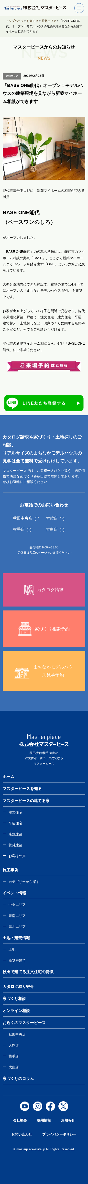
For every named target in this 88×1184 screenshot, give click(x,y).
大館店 (14, 1045)
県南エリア (17, 916)
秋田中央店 (17, 1034)
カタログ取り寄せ (18, 986)
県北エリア (17, 926)
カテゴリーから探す (24, 882)
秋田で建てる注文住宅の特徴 (28, 972)
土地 (12, 949)
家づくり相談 (14, 998)
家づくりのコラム (18, 1078)
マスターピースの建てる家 (26, 801)
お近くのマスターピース (24, 1023)
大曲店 (14, 1067)
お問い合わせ (21, 1134)
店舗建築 (15, 834)
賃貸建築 (15, 845)
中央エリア (17, 905)
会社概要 (20, 1120)
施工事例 (10, 870)
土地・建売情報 (16, 938)
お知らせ (68, 1120)
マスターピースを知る (22, 788)
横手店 (14, 1056)
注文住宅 (15, 812)
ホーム (8, 776)
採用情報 (44, 1120)
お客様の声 (17, 856)
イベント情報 (14, 893)
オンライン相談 (16, 1010)
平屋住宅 (15, 823)
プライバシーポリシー (59, 1134)
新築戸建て (17, 960)
